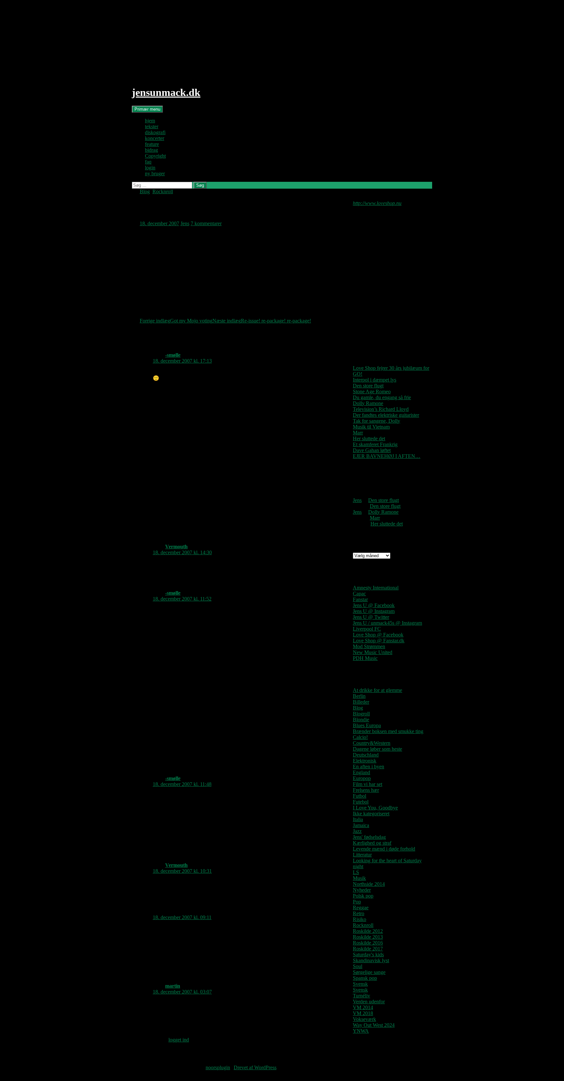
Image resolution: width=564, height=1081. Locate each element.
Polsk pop (363, 896)
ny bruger (155, 173)
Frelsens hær (366, 790)
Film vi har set (367, 784)
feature (152, 144)
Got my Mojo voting (176, 320)
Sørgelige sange (369, 972)
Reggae (360, 907)
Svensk (360, 984)
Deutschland (366, 755)
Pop (357, 901)
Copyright (155, 156)
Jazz (357, 831)
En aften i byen (368, 766)
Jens (184, 223)
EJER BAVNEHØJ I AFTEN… (386, 456)
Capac (359, 593)
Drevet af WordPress (255, 1067)
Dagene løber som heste (377, 749)
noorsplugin (218, 1067)
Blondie (361, 719)
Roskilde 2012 (368, 931)
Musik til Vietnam (371, 427)
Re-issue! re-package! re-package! (261, 320)
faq (148, 161)
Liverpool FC (367, 629)
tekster (151, 126)
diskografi (155, 132)
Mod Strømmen (369, 646)
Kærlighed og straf (372, 843)
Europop (362, 778)
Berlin (359, 696)
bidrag (151, 150)
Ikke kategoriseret (371, 813)
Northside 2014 (369, 884)
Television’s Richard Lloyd (381, 409)
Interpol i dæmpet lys (374, 380)
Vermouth (176, 546)
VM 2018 (363, 1013)
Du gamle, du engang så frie (382, 397)
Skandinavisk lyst (371, 960)
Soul (357, 966)
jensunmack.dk (166, 92)
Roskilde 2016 (368, 943)
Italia (358, 819)
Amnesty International (376, 587)
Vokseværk (364, 1019)
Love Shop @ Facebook (378, 634)
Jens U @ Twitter (371, 617)
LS (356, 872)
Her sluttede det (369, 438)
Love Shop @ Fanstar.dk (378, 640)
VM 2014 (363, 1007)
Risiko (359, 919)
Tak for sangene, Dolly (376, 421)
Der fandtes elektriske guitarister (386, 415)
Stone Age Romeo (372, 391)
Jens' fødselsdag (369, 837)
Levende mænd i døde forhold (384, 849)
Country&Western (371, 743)
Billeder (361, 702)
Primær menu (147, 109)
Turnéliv (361, 995)
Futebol (360, 802)
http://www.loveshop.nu (377, 203)
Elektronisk (364, 760)
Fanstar (360, 599)
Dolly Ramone (368, 403)
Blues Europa (367, 725)
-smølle (172, 355)
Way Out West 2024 (374, 1025)
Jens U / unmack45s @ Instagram (387, 623)
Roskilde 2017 (368, 948)
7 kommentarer (206, 223)
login (150, 167)
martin (172, 986)
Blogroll (361, 713)
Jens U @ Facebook (374, 605)
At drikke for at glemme (377, 690)
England (361, 772)
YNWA (361, 1031)
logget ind (178, 1039)
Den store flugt (368, 385)
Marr (358, 432)
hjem (150, 120)
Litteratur (362, 854)
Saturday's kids (368, 954)
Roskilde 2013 (368, 937)
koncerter (154, 138)
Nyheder (362, 890)
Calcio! (360, 737)
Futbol (359, 796)
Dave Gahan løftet (372, 450)
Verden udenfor (369, 1001)
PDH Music (365, 658)
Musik (359, 878)
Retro (358, 913)
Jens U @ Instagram (374, 611)
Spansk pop (365, 978)
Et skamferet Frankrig (375, 444)
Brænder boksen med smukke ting (388, 731)
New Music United (372, 652)
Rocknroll (162, 191)
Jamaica (361, 825)
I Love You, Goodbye (375, 807)
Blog (145, 191)
